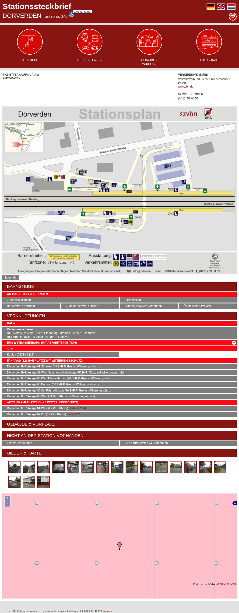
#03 (85, 408)
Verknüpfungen (89, 60)
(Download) (107, 611)
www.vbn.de (185, 86)
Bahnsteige (30, 60)
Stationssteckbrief (37, 6)
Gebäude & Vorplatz (149, 62)
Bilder (72, 408)
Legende (11, 277)
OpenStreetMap (226, 584)
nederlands (231, 7)
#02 (79, 408)
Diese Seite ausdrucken (233, 17)
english (221, 7)
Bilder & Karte (209, 60)
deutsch (211, 7)
